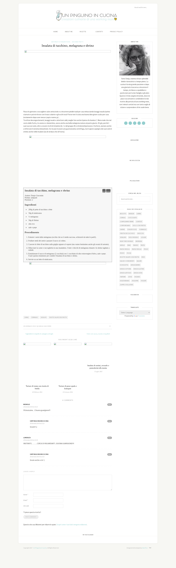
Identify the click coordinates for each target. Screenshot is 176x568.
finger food (132, 229)
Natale (122, 245)
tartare (123, 277)
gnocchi (140, 233)
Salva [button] (104, 192)
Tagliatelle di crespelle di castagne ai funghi (39, 334)
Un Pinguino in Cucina (40, 548)
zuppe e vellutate (126, 284)
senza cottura (125, 269)
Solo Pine (145, 548)
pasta (143, 245)
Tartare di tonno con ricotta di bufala (37, 387)
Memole (26, 404)
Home (55, 32)
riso (143, 257)
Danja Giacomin (45, 326)
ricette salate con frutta (58, 317)
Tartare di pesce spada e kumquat (68, 387)
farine (122, 229)
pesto (122, 253)
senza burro (135, 265)
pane (129, 245)
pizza (129, 253)
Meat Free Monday (126, 241)
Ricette (83, 32)
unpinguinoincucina (39, 421)
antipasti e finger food (60, 42)
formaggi (34, 317)
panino (135, 245)
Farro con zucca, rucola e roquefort (98, 334)
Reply (109, 404)
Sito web (26, 506)
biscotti (123, 213)
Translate (141, 316)
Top (150, 548)
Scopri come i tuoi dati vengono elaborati (72, 524)
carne (26, 317)
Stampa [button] (108, 191)
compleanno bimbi (126, 221)
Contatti (99, 32)
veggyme (135, 281)
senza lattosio (125, 273)
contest (139, 221)
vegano (137, 277)
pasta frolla (136, 249)
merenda (139, 241)
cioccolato (132, 217)
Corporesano (125, 225)
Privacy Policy (116, 32)
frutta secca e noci (127, 233)
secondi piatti (77, 42)
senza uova (138, 273)
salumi (139, 261)
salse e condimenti (127, 261)
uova (130, 277)
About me (69, 32)
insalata (43, 317)
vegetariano (124, 281)
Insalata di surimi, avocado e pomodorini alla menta (98, 366)
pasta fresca (125, 249)
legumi (143, 237)
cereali (123, 217)
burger (131, 213)
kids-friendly (134, 237)
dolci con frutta (139, 225)
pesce (146, 249)
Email (25, 500)
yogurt (143, 281)
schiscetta (124, 265)
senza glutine (138, 269)
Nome (25, 495)
